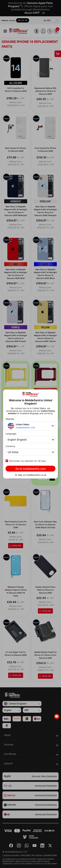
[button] (56, 716)
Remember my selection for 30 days (27, 461)
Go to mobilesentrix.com (30, 468)
